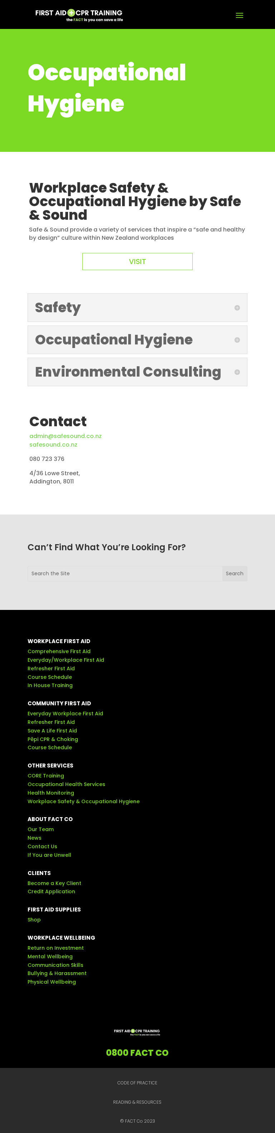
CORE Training (46, 775)
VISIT (137, 262)
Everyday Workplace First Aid (65, 713)
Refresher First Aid (51, 668)
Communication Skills (55, 965)
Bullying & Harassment (57, 973)
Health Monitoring (51, 792)
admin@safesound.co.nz (65, 436)
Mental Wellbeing (50, 956)
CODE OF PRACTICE (137, 1083)
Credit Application (51, 891)
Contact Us (42, 846)
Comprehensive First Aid (59, 651)
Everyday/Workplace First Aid (66, 660)
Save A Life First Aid (52, 730)
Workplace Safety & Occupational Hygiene (84, 801)
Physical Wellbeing (52, 981)
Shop (34, 919)
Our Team (41, 829)
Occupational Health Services (66, 784)
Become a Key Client (54, 883)
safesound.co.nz (53, 445)
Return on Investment (56, 947)
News (35, 837)
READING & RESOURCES (137, 1102)
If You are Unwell (49, 855)
